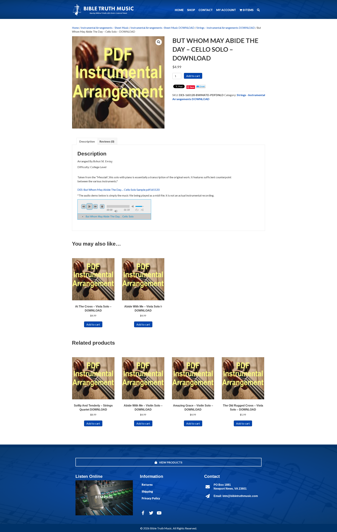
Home (75, 27)
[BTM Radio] (104, 497)
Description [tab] (87, 141)
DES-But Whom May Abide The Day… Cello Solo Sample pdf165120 (118, 189)
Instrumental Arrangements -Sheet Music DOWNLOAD (162, 27)
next (95, 206)
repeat (137, 209)
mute (133, 206)
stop (102, 206)
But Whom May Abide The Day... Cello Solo (110, 216)
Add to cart (193, 75)
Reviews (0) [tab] (107, 141)
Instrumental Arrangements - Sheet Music (105, 27)
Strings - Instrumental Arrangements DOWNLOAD (225, 27)
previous (83, 206)
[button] (258, 10)
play (89, 206)
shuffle (142, 209)
